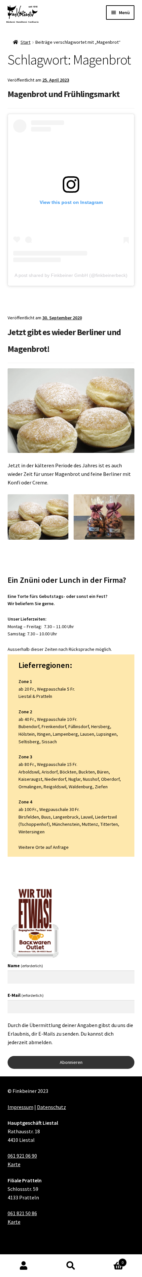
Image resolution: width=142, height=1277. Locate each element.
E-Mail (26, 995)
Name (25, 966)
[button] (38, 517)
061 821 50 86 (22, 1213)
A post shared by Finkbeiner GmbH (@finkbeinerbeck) (71, 275)
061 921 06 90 (22, 1155)
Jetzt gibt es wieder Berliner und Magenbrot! (64, 340)
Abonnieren (71, 1062)
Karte (14, 1164)
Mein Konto (23, 1266)
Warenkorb (109, 1260)
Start (25, 42)
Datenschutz (51, 1107)
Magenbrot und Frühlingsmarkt (64, 93)
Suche (70, 1266)
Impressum (20, 1107)
